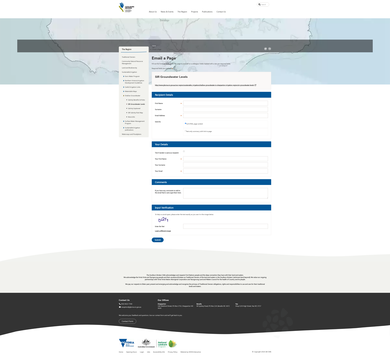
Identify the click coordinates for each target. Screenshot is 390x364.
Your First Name (169, 159)
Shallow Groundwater (132, 95)
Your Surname (160, 165)
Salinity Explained (134, 108)
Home (154, 46)
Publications (207, 11)
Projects (194, 11)
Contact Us (221, 11)
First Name (169, 104)
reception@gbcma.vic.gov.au (131, 307)
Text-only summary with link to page (199, 131)
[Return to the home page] (126, 12)
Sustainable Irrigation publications (132, 129)
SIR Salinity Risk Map (135, 113)
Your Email (169, 171)
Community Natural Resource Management (132, 62)
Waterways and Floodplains (131, 134)
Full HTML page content (194, 124)
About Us (153, 11)
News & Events (167, 11)
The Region (182, 11)
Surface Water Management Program (135, 122)
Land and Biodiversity (129, 68)
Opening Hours (131, 352)
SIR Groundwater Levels (136, 104)
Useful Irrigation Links (132, 87)
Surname (158, 109)
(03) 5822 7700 (126, 304)
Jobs (148, 352)
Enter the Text (159, 226)
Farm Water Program (132, 76)
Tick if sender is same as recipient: (167, 153)
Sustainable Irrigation (129, 72)
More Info (131, 117)
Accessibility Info (159, 352)
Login (142, 352)
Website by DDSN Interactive (190, 352)
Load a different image (163, 231)
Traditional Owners (128, 57)
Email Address (169, 116)
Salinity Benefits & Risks (136, 100)
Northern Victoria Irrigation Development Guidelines (134, 81)
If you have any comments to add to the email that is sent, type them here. (168, 191)
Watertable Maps (131, 91)
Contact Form (127, 321)
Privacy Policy (172, 352)
